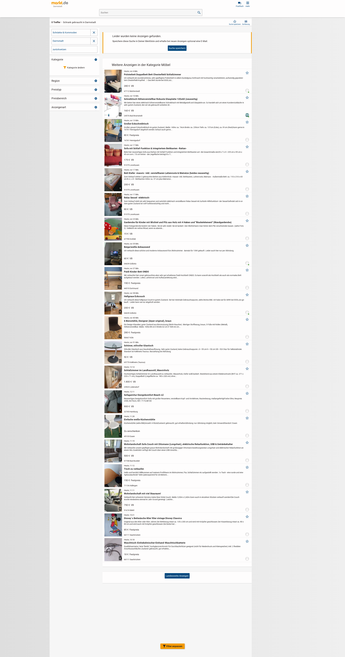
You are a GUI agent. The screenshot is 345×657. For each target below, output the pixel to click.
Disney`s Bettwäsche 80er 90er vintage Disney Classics (153, 518)
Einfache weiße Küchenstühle (139, 419)
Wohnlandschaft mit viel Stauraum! (142, 493)
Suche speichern (235, 24)
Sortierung (246, 24)
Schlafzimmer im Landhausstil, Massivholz (146, 370)
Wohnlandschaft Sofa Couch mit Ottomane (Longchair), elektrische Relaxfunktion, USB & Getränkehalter (178, 444)
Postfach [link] (240, 6)
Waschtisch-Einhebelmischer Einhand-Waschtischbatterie (154, 542)
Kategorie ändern (76, 67)
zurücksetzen (59, 49)
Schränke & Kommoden (65, 32)
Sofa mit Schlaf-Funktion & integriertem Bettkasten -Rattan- (155, 148)
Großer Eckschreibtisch (136, 123)
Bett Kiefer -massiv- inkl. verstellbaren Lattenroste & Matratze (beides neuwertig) (166, 173)
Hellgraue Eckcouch (134, 296)
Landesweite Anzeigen (177, 575)
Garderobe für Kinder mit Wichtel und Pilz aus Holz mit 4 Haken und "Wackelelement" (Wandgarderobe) (178, 222)
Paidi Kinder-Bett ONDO (136, 271)
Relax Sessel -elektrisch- (137, 197)
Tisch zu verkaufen (134, 468)
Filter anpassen (174, 646)
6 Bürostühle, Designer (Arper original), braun (147, 321)
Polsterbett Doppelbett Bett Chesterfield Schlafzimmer (152, 74)
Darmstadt (58, 41)
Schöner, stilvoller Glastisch (138, 345)
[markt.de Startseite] (59, 2)
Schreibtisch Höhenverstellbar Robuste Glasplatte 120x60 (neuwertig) (161, 99)
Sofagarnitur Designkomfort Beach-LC (144, 395)
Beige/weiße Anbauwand (137, 247)
